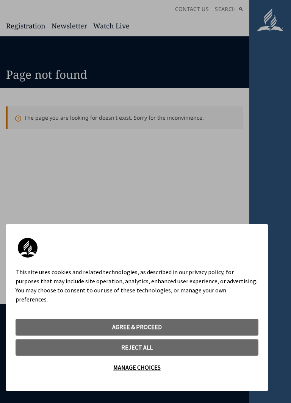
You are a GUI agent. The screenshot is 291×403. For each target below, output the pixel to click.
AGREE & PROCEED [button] (137, 327)
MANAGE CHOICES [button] (137, 367)
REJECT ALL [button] (137, 347)
